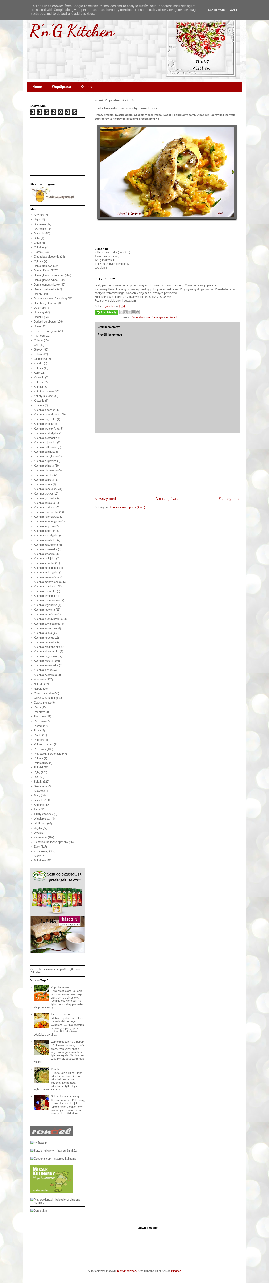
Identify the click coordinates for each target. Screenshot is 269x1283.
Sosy (37, 795)
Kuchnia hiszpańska (46, 512)
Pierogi (38, 725)
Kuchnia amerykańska (47, 414)
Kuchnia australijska (46, 433)
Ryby (37, 772)
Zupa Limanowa (60, 987)
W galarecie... (42, 818)
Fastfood (39, 335)
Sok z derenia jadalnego (65, 1096)
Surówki (39, 800)
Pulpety (38, 758)
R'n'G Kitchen (71, 30)
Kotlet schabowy (44, 391)
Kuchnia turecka (44, 637)
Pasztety (39, 711)
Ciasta (38, 252)
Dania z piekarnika (45, 289)
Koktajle (39, 382)
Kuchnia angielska (45, 419)
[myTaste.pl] (38, 1142)
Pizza (37, 730)
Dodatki (38, 317)
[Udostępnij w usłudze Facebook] (133, 312)
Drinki (37, 326)
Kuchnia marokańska (46, 577)
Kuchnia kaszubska (46, 544)
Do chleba (40, 307)
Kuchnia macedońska (47, 567)
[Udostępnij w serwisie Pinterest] (137, 312)
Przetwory (40, 749)
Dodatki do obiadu (45, 321)
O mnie (86, 87)
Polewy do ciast (43, 744)
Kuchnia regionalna (45, 605)
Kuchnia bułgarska (45, 461)
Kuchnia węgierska (45, 656)
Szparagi (39, 804)
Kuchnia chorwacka (46, 470)
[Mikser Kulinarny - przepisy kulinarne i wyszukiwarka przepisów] (51, 1191)
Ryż (36, 777)
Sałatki (38, 781)
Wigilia (38, 828)
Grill (36, 345)
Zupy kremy (41, 851)
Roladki (173, 317)
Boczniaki (40, 224)
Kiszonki (39, 377)
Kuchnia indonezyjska (47, 521)
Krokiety (39, 405)
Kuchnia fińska (43, 484)
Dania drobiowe (140, 317)
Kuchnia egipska (44, 479)
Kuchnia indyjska (44, 526)
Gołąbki (38, 340)
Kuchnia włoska (43, 660)
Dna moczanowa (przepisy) (50, 298)
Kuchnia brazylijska (46, 456)
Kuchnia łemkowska (46, 665)
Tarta (37, 809)
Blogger (175, 1270)
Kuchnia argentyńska (46, 428)
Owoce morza (42, 702)
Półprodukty (41, 763)
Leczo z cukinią (60, 1014)
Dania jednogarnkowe (47, 284)
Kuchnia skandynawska (48, 618)
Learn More (216, 9)
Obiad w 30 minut (44, 698)
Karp (37, 372)
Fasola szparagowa (45, 331)
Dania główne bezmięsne (49, 275)
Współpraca (61, 87)
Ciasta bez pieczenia (46, 256)
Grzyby (38, 349)
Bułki (37, 238)
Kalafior (38, 368)
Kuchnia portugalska (46, 600)
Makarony (40, 679)
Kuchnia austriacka (45, 437)
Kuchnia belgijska (44, 451)
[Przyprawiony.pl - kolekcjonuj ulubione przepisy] (57, 1202)
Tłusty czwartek (43, 814)
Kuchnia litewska (44, 563)
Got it (234, 9)
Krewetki (39, 400)
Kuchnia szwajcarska (47, 623)
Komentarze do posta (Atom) (127, 507)
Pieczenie (40, 716)
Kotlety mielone (43, 396)
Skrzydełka (40, 786)
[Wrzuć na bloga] (125, 312)
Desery (38, 293)
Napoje (38, 688)
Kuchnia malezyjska (46, 572)
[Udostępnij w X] (129, 312)
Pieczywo (40, 721)
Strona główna (167, 499)
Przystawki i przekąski (47, 753)
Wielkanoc (40, 823)
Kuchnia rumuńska (45, 614)
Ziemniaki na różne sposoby (51, 842)
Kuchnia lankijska (44, 558)
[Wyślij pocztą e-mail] (121, 312)
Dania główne (160, 317)
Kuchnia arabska (44, 423)
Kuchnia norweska (45, 591)
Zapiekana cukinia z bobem (67, 1041)
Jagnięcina (40, 358)
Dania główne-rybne (46, 280)
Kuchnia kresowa (44, 554)
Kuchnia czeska (43, 475)
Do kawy (39, 312)
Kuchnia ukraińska (45, 642)
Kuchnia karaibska (45, 540)
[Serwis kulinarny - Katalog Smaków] (53, 1150)
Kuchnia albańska (44, 409)
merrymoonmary (127, 1270)
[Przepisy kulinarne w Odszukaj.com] (53, 1158)
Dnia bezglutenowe (45, 303)
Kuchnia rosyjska (44, 609)
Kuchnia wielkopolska (47, 646)
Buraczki (39, 233)
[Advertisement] (167, 464)
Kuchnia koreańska (45, 549)
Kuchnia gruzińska (45, 498)
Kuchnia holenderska (46, 516)
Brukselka (40, 228)
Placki (37, 735)
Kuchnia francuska (45, 489)
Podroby (39, 739)
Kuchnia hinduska (44, 507)
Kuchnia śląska (43, 670)
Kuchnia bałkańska (45, 447)
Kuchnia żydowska (45, 674)
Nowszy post (105, 499)
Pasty (37, 707)
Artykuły (39, 214)
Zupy (37, 846)
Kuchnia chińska (44, 465)
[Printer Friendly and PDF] (106, 313)
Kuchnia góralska (44, 502)
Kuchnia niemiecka (45, 586)
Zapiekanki (40, 837)
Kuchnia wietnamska (46, 651)
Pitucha (55, 1069)
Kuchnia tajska (43, 633)
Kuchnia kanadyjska (46, 535)
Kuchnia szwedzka (45, 628)
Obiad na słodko (44, 693)
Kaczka (38, 363)
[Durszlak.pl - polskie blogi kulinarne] (38, 1210)
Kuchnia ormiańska (45, 595)
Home (37, 87)
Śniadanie (40, 860)
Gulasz (38, 354)
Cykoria (38, 261)
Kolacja (38, 386)
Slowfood (39, 790)
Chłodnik (39, 247)
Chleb (37, 242)
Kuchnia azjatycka (45, 442)
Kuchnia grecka (43, 493)
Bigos (37, 219)
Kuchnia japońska (44, 530)
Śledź (37, 855)
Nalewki (38, 684)
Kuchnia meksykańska (48, 581)
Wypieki (39, 832)
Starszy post (229, 499)
